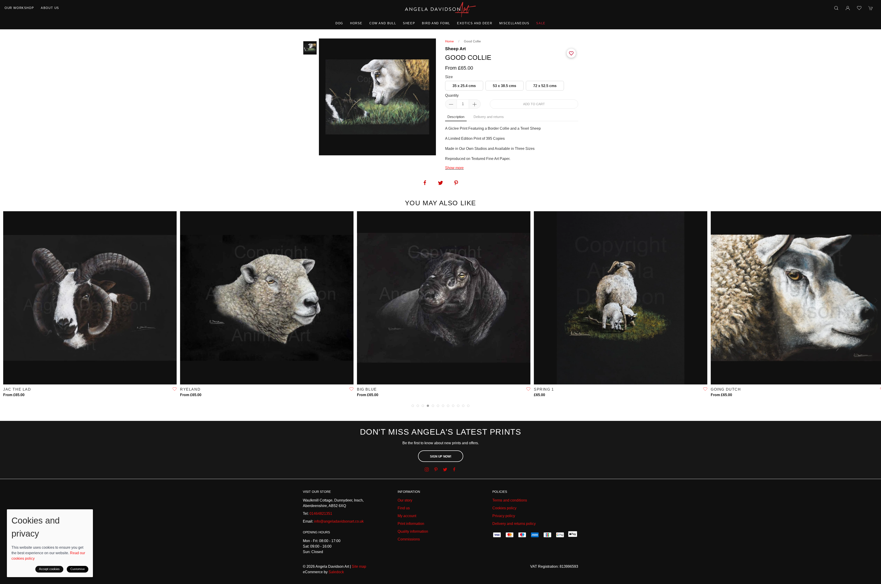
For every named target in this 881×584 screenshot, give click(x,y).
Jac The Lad (14, 389)
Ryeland (187, 389)
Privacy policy (503, 516)
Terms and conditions (509, 500)
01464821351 (320, 513)
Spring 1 (541, 389)
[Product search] (836, 8)
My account (407, 516)
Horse (356, 23)
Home (449, 41)
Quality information (413, 531)
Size (449, 77)
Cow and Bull (382, 23)
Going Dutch (723, 389)
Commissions (409, 539)
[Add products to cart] (870, 8)
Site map (359, 566)
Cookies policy (504, 508)
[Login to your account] (847, 8)
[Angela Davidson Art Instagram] (426, 469)
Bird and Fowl (436, 23)
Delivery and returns (489, 117)
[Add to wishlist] (859, 8)
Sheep (409, 23)
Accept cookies (49, 569)
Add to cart (534, 104)
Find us (404, 508)
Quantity (452, 95)
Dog (339, 23)
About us (50, 8)
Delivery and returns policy (514, 524)
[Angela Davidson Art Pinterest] (436, 469)
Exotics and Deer (474, 23)
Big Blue (364, 389)
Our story (405, 500)
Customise (77, 569)
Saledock (336, 572)
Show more (454, 168)
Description (455, 117)
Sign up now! (440, 456)
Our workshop (19, 8)
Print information (411, 524)
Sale (540, 23)
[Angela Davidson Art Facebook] (454, 469)
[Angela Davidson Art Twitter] (445, 469)
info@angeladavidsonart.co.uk (339, 521)
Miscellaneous (514, 23)
